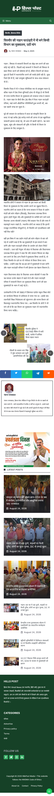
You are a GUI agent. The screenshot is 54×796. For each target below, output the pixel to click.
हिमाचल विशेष (15, 33)
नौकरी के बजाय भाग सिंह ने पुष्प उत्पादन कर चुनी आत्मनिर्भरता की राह (19, 353)
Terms (6, 733)
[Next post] (50, 353)
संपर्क (5, 738)
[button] (50, 20)
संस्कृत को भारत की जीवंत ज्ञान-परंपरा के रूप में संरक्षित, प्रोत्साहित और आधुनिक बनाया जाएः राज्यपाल (26, 500)
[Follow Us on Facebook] (6, 757)
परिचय (6, 719)
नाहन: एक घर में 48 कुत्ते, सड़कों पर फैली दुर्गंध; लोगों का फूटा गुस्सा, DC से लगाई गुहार (35, 607)
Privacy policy (10, 728)
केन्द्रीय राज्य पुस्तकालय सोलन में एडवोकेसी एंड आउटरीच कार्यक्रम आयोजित (33, 625)
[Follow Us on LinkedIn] (22, 757)
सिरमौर (7, 33)
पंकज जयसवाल (16, 51)
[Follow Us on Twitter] (11, 757)
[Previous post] (3, 333)
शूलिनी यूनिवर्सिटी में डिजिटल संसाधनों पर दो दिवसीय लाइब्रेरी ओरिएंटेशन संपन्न (34, 643)
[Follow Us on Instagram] (17, 757)
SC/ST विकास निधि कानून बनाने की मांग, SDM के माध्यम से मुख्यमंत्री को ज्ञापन (34, 661)
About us (15, 786)
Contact (25, 786)
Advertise (8, 724)
